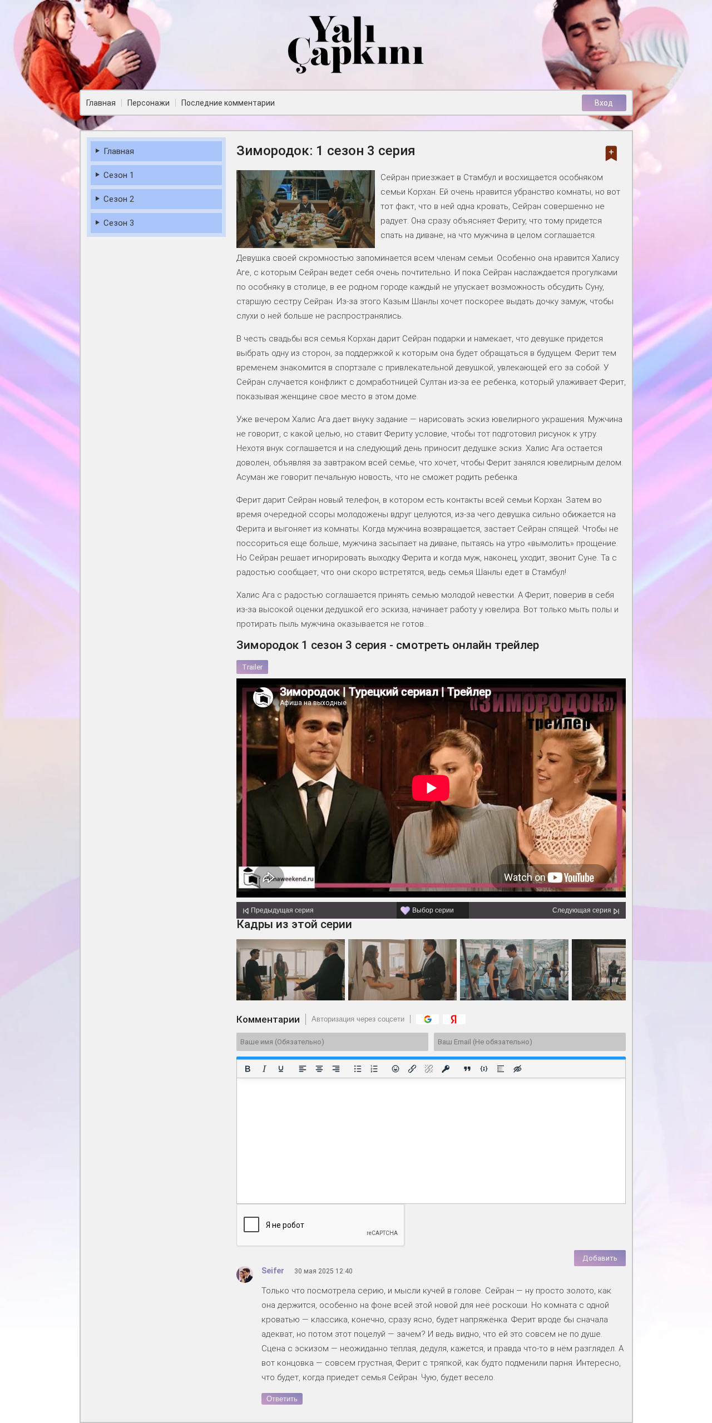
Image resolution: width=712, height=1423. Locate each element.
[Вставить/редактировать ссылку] (412, 1069)
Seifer (272, 1270)
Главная (118, 151)
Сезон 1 (118, 175)
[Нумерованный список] (373, 1069)
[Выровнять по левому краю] (302, 1069)
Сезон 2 (118, 199)
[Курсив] (263, 1069)
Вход (604, 102)
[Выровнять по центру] (318, 1069)
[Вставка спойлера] (500, 1069)
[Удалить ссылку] (429, 1069)
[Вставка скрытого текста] (517, 1069)
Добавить (599, 1258)
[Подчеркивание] (280, 1069)
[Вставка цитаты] (467, 1069)
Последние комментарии (228, 102)
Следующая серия (581, 910)
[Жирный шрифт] (247, 1069)
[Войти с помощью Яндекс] (454, 1019)
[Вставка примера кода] (484, 1069)
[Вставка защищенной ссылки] (445, 1069)
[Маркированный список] (357, 1069)
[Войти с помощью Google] (427, 1019)
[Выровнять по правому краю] (335, 1069)
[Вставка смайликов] (395, 1069)
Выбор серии (433, 910)
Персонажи (148, 102)
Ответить (282, 1399)
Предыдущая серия (282, 910)
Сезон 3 (118, 223)
